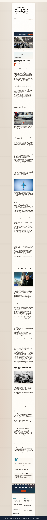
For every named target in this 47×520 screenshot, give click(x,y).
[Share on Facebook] (30, 19)
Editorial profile (16, 470)
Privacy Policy (14, 518)
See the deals (30, 34)
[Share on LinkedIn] (31, 19)
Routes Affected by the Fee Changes (19, 56)
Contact (23, 470)
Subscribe (31, 518)
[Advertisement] (23, 26)
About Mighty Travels (20, 470)
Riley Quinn (16, 462)
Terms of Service (18, 518)
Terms (28, 518)
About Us (8, 518)
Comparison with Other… (18, 57)
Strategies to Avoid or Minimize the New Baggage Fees (28, 56)
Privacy (26, 518)
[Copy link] (32, 19)
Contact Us (11, 518)
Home (3, 518)
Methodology (19, 480)
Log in (33, 518)
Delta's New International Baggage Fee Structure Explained (19, 54)
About (15, 480)
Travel (5, 518)
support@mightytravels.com (37, 518)
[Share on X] (28, 19)
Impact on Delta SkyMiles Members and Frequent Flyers (28, 54)
